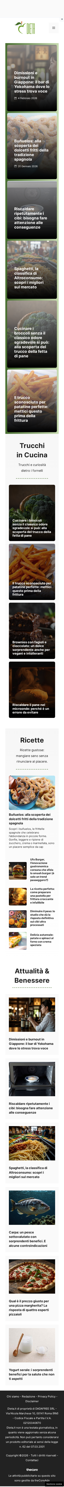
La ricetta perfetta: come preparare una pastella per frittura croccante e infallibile (42, 895)
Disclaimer (32, 1401)
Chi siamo (13, 1396)
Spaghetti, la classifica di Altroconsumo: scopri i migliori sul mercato (29, 277)
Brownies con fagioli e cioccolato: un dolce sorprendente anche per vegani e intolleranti (31, 647)
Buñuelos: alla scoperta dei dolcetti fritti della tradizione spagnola (31, 150)
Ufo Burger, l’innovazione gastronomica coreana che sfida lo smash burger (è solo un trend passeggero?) (42, 870)
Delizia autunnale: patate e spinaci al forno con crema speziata (42, 940)
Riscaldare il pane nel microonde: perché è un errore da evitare (30, 708)
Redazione (28, 1396)
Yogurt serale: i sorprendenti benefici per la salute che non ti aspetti (31, 1374)
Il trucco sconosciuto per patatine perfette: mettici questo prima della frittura (31, 409)
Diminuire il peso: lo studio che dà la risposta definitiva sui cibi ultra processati (42, 918)
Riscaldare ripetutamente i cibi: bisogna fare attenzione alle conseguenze (30, 218)
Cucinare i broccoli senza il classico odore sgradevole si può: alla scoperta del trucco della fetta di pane (31, 342)
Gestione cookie (54, 1484)
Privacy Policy (46, 1396)
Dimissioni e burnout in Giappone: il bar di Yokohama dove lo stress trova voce (32, 82)
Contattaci (32, 1460)
